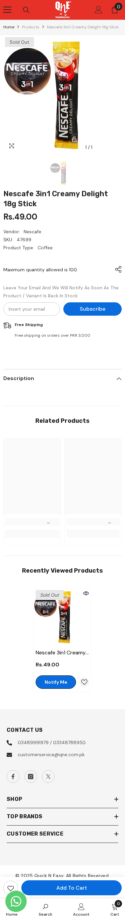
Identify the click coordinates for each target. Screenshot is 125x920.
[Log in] (98, 9)
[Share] (117, 269)
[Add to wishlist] (10, 888)
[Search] (26, 10)
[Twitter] (48, 776)
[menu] (7, 10)
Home (8, 27)
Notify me (56, 682)
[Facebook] (13, 776)
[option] (62, 94)
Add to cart (71, 887)
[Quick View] (86, 593)
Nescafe (32, 232)
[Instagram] (30, 776)
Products (30, 27)
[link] (32, 522)
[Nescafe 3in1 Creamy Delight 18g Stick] (62, 616)
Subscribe (92, 308)
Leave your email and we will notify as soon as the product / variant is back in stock (61, 292)
